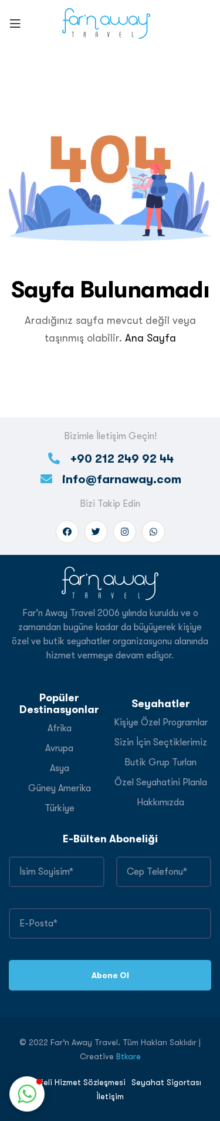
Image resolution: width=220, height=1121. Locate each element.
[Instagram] (124, 531)
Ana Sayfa (150, 338)
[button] (27, 1094)
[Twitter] (95, 531)
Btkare (128, 1056)
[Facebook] (67, 531)
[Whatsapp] (153, 531)
